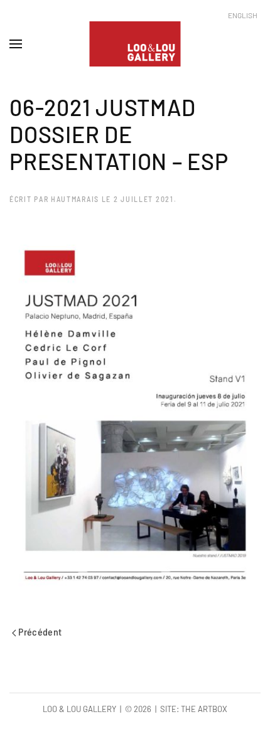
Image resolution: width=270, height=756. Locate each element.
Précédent (39, 631)
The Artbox (204, 709)
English (242, 15)
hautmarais (75, 198)
